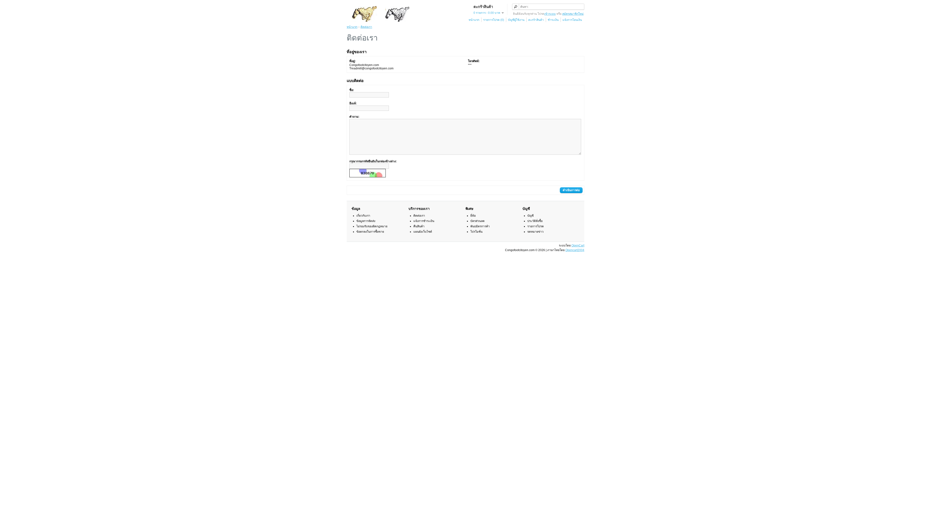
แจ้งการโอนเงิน (572, 20)
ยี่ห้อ (473, 215)
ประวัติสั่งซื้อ (535, 221)
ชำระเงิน (553, 20)
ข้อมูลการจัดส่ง (365, 221)
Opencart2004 (574, 250)
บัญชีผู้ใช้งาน (516, 20)
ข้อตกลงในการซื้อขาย (370, 231)
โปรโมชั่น (476, 231)
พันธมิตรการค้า (480, 226)
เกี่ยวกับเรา (363, 215)
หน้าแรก (474, 20)
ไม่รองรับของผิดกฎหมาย (371, 226)
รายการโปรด (535, 226)
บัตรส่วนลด (477, 221)
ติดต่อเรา (366, 27)
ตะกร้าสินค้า (536, 20)
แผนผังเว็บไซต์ (422, 231)
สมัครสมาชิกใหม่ (573, 14)
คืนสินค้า (419, 226)
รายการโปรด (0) (493, 20)
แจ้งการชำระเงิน (423, 221)
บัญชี (530, 215)
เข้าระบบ (550, 14)
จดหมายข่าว (535, 231)
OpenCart (577, 245)
